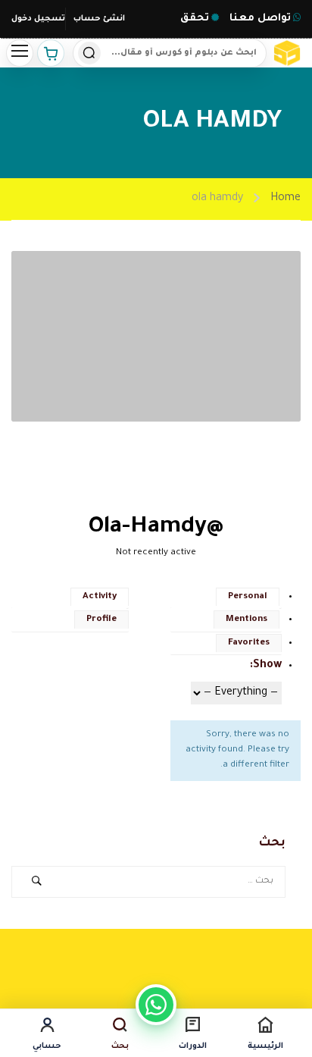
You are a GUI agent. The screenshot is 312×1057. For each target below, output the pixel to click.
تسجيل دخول (38, 19)
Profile (101, 620)
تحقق (194, 18)
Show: (266, 666)
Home (285, 199)
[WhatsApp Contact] (156, 1004)
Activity (100, 597)
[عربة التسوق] (50, 53)
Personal (247, 597)
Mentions (246, 620)
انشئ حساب (99, 19)
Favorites (249, 643)
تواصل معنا (258, 18)
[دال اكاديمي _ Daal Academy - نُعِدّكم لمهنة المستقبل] (288, 53)
